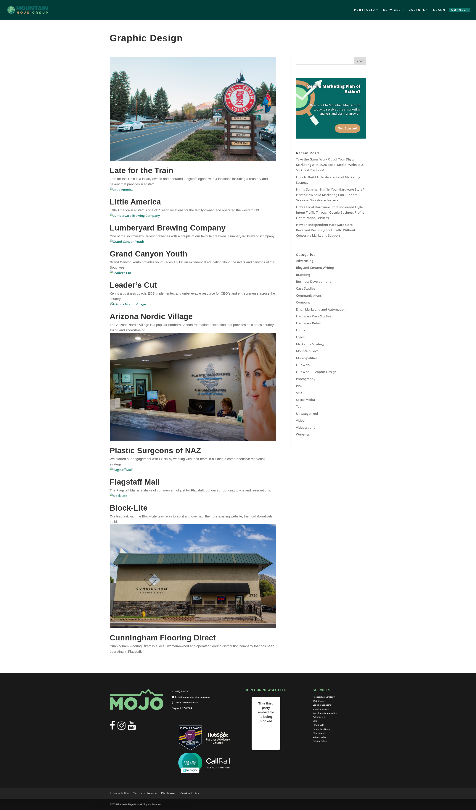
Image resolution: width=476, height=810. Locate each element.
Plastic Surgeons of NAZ (155, 450)
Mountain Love (307, 351)
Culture (417, 9)
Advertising (304, 261)
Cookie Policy (189, 793)
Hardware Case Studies (313, 316)
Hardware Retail (308, 323)
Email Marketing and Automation (321, 309)
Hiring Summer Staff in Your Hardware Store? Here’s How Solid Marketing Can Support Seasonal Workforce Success (330, 194)
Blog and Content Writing (315, 267)
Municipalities (306, 358)
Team (300, 406)
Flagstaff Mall (135, 482)
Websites (303, 434)
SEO (299, 393)
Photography (305, 379)
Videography (305, 427)
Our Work (303, 365)
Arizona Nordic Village (151, 316)
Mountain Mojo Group (129, 804)
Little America (135, 201)
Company (303, 302)
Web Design (319, 700)
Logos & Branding (322, 704)
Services (392, 9)
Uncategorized (307, 413)
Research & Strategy (324, 696)
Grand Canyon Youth (148, 253)
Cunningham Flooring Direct (163, 637)
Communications (309, 295)
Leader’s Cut (133, 285)
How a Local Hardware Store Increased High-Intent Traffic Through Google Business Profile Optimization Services (330, 212)
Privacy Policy (320, 741)
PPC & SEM (318, 724)
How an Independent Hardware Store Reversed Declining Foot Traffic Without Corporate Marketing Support (325, 230)
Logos (300, 337)
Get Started (347, 128)
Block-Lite (128, 508)
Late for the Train (141, 170)
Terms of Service (145, 793)
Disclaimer (168, 793)
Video (300, 420)
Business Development (313, 281)
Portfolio (364, 9)
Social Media (305, 399)
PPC (299, 386)
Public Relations (321, 729)
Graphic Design (321, 708)
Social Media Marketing (325, 713)
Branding (303, 274)
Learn (439, 9)
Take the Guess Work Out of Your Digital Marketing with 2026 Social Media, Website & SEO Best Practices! (330, 164)
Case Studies (305, 288)
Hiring (300, 330)
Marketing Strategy (310, 344)
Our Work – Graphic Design (316, 372)
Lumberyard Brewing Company (168, 227)
